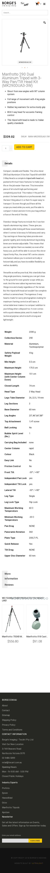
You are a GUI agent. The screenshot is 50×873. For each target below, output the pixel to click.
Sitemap (6, 715)
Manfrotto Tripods (10, 807)
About (5, 705)
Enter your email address (11, 835)
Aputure (5, 812)
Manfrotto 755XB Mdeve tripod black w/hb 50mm (13, 636)
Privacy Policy (8, 725)
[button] (44, 24)
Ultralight (37, 863)
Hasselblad (7, 798)
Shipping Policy (9, 720)
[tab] (25, 163)
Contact (6, 710)
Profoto (6, 788)
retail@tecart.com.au (12, 762)
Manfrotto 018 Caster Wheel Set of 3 (37, 636)
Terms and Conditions (12, 729)
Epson (5, 793)
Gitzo (4, 802)
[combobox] (25, 12)
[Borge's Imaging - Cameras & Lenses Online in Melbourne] (15, 4)
